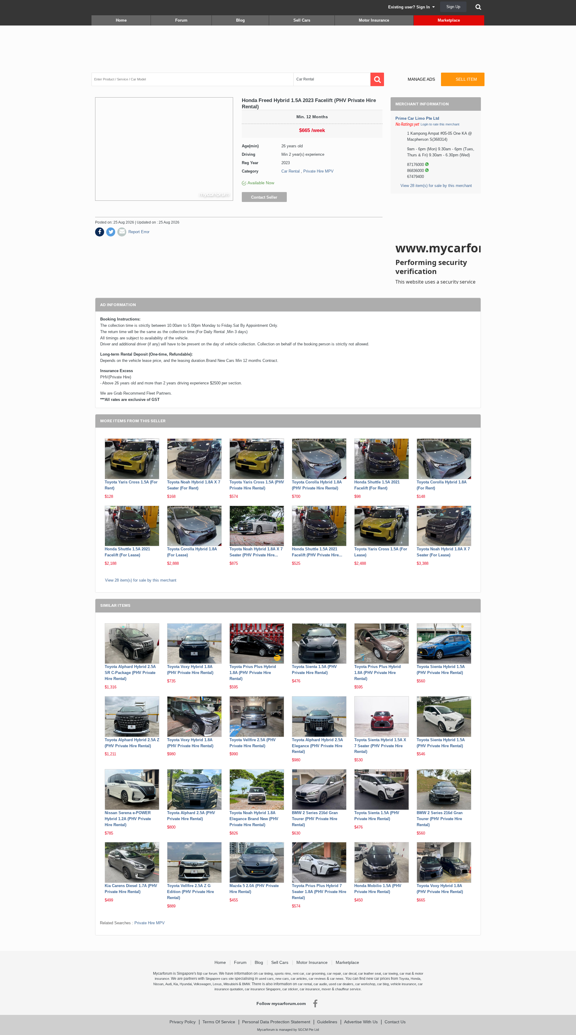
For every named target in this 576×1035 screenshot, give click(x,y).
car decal (349, 973)
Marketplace (449, 20)
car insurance (310, 989)
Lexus (217, 984)
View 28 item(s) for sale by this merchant (436, 185)
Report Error (138, 232)
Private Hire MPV (318, 171)
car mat (405, 973)
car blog (383, 984)
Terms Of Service (218, 1021)
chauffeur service (348, 989)
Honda (415, 978)
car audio (320, 984)
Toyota (404, 978)
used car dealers (341, 984)
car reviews (317, 978)
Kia (175, 984)
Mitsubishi (231, 984)
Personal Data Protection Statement (276, 1021)
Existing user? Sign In (410, 7)
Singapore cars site (220, 978)
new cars (282, 978)
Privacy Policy (183, 1021)
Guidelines (327, 1021)
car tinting (266, 973)
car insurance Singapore (262, 989)
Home (121, 20)
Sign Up (453, 7)
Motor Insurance (374, 20)
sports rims (282, 973)
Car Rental (290, 171)
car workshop (365, 984)
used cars (266, 978)
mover (326, 989)
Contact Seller (264, 197)
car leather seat (369, 973)
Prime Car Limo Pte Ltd (417, 118)
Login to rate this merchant (440, 124)
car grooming (315, 973)
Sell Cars (301, 20)
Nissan (158, 984)
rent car (298, 973)
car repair (334, 973)
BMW (246, 984)
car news (337, 978)
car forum (210, 973)
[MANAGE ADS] (416, 74)
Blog (240, 20)
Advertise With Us (361, 1021)
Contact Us (395, 1021)
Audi (168, 984)
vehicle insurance (403, 984)
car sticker (290, 989)
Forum (181, 20)
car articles (299, 978)
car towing (390, 973)
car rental (305, 984)
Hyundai (186, 984)
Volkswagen (202, 984)
